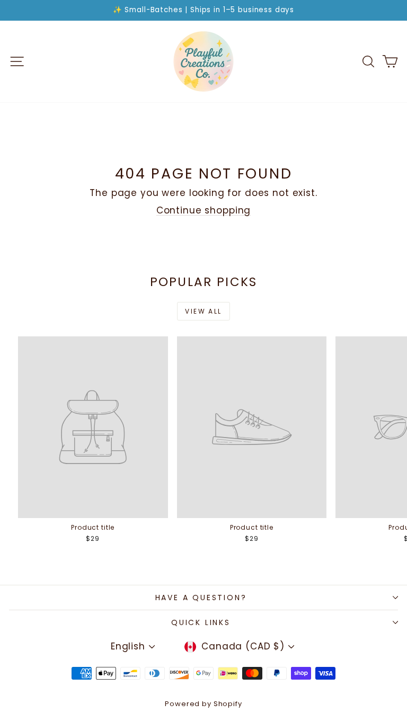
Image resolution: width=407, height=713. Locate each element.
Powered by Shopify (203, 704)
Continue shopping (203, 210)
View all (203, 311)
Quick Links (201, 622)
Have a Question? (201, 597)
